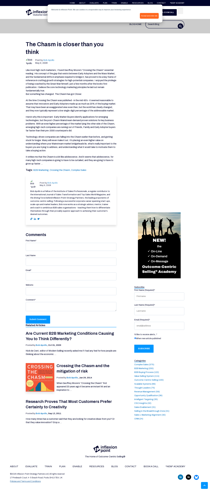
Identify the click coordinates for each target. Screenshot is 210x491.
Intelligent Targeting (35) (146, 399)
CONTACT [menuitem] (130, 466)
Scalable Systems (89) (145, 384)
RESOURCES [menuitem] (96, 466)
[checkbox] (159, 339)
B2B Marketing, (41, 170)
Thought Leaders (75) (144, 387)
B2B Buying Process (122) (146, 372)
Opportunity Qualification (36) (148, 395)
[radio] (159, 339)
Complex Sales (78, 170)
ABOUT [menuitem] (14, 466)
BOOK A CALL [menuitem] (151, 466)
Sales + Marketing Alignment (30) (150, 415)
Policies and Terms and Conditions (25, 481)
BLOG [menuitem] (114, 466)
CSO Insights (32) (142, 403)
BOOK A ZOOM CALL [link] (165, 12)
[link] (42, 12)
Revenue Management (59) (147, 391)
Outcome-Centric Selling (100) (149, 380)
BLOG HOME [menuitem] (135, 24)
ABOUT (82, 3)
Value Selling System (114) (146, 376)
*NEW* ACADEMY (177, 3)
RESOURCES (138, 3)
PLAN (105, 3)
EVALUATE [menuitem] (31, 466)
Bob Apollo (48, 60)
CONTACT (161, 3)
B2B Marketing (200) (144, 368)
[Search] (180, 10)
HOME (72, 3)
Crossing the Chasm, (60, 170)
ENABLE (124, 3)
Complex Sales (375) (144, 364)
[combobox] (164, 24)
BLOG (150, 3)
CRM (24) (138, 419)
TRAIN (114, 3)
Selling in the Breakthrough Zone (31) (151, 411)
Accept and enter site (149, 16)
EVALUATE (94, 3)
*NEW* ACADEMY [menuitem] (175, 466)
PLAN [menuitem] (62, 466)
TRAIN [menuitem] (48, 466)
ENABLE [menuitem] (77, 466)
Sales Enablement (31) (145, 407)
